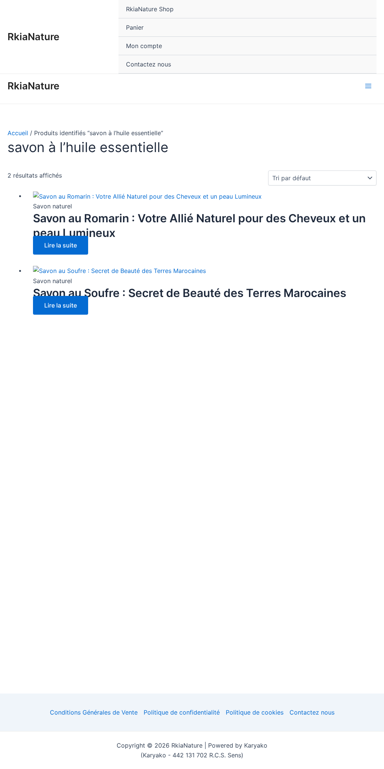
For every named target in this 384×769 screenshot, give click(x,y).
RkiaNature (33, 36)
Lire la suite (60, 245)
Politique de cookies (255, 712)
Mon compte (144, 46)
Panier (135, 27)
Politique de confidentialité (182, 712)
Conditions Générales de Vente (94, 712)
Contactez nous (148, 64)
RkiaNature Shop (150, 9)
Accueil (18, 133)
